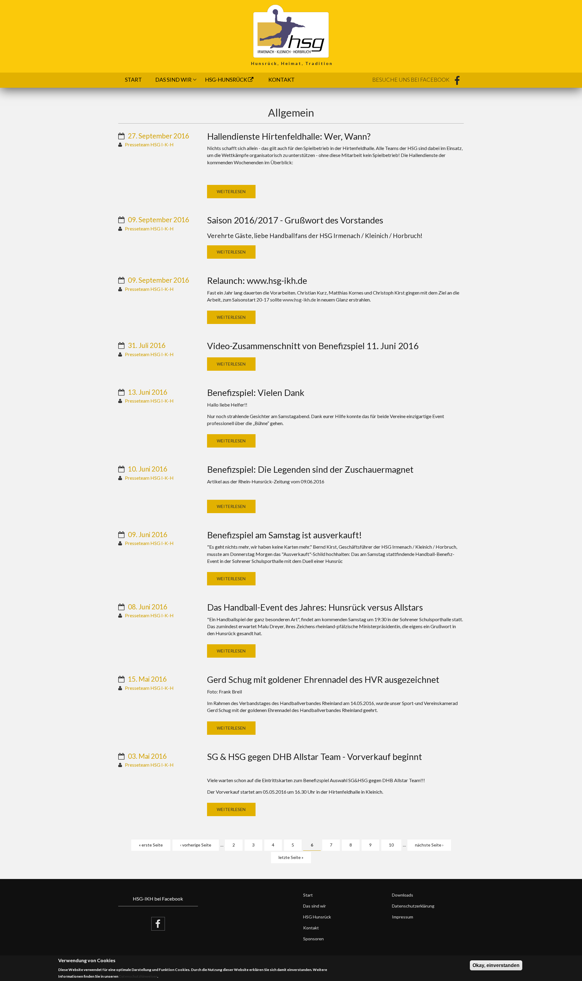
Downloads (402, 895)
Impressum (402, 916)
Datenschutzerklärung (413, 905)
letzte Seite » (291, 857)
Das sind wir (173, 79)
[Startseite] (291, 30)
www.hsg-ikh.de (299, 299)
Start (133, 79)
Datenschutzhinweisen (138, 976)
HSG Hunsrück (317, 916)
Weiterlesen (231, 191)
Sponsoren (313, 938)
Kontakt (281, 79)
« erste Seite (151, 844)
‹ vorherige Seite (195, 844)
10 (391, 844)
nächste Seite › (429, 844)
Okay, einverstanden (496, 965)
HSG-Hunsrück (226, 79)
